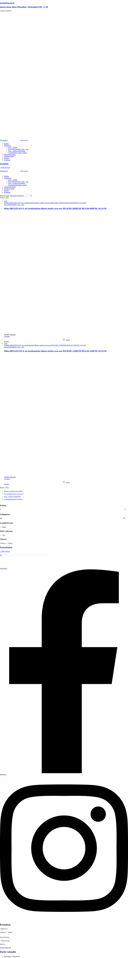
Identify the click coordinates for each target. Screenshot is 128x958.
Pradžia (6, 144)
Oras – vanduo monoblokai (16, 151)
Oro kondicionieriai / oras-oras (13, 494)
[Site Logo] (20, 140)
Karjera (6, 158)
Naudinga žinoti (9, 156)
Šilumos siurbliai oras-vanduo (13, 491)
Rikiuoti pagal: (5, 196)
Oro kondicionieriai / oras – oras (18, 149)
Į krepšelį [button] (7, 336)
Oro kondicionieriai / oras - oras (14, 205)
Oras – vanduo (12, 147)
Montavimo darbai (10, 154)
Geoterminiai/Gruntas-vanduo (17, 153)
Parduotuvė (7, 145)
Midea (4, 527)
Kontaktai (7, 160)
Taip (3, 535)
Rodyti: (2, 197)
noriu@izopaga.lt (5, 947)
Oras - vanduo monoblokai (12, 496)
